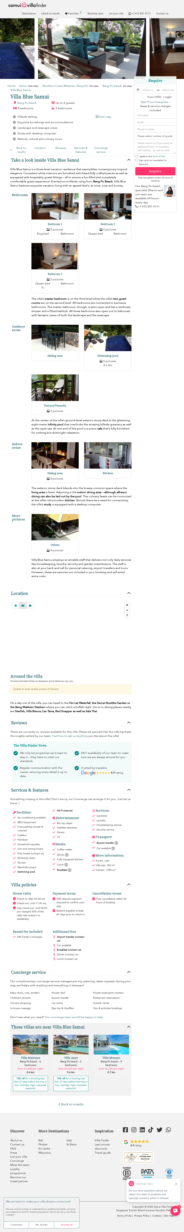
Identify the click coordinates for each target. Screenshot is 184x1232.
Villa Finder (102, 1140)
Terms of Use (158, 156)
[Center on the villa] (30, 605)
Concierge (17, 1161)
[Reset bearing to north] (127, 615)
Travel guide (103, 1153)
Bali (40, 1140)
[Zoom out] (127, 610)
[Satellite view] (15, 605)
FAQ (13, 1149)
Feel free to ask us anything (70, 736)
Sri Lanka (44, 1149)
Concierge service (101, 150)
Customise (16, 1224)
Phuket (42, 1144)
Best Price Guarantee (154, 102)
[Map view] (23, 605)
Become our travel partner (19, 1179)
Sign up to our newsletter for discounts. (153, 162)
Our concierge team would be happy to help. (74, 1017)
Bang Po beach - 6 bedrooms (30, 1063)
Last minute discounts (102, 1147)
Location (40, 148)
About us (16, 1140)
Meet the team (20, 1165)
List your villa (116, 13)
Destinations (29, 13)
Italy (69, 1140)
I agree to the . (152, 156)
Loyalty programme (18, 1171)
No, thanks (41, 1224)
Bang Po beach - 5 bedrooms (70, 1063)
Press (13, 1153)
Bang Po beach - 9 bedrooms (111, 1063)
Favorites (74, 13)
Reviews (60, 148)
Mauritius (44, 1153)
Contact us (162, 13)
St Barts (71, 1144)
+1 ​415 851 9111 (141, 13)
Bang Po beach (27, 103)
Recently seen (96, 13)
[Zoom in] (127, 605)
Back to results (51, 13)
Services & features (81, 150)
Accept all (66, 1224)
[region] (71, 642)
